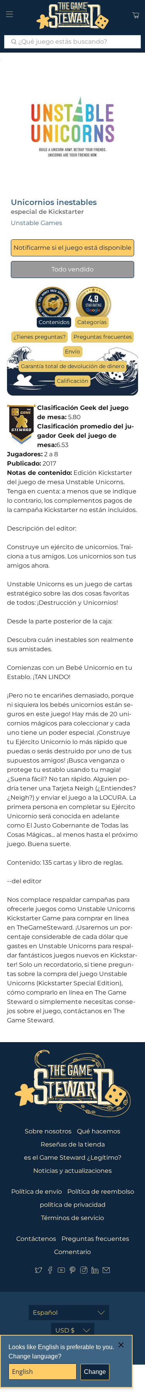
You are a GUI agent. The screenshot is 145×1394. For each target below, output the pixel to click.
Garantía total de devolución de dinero (73, 366)
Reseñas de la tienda (73, 1144)
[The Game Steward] (72, 15)
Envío (72, 351)
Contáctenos (36, 1238)
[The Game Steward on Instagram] (83, 1271)
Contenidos (54, 322)
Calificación (72, 380)
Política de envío (36, 1191)
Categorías (92, 322)
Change (95, 1371)
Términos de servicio (72, 1218)
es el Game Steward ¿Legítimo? (72, 1157)
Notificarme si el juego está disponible (72, 247)
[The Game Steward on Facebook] (50, 1271)
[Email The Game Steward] (106, 1271)
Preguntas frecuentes (102, 336)
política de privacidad (73, 1204)
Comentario (72, 1252)
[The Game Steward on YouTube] (61, 1271)
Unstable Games (36, 223)
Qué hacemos (98, 1131)
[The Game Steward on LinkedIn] (95, 1271)
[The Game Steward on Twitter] (38, 1271)
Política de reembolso (100, 1191)
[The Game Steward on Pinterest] (72, 1271)
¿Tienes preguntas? (40, 336)
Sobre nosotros (48, 1131)
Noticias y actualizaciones (72, 1170)
